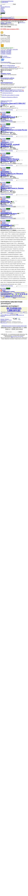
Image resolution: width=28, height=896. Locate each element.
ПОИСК (20, 331)
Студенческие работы (6, 62)
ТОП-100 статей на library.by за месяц (10, 95)
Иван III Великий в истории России (14, 130)
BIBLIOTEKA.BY (6, 89)
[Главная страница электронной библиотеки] (1, 5)
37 (21, 296)
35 (17, 296)
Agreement (23, 87)
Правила (9, 319)
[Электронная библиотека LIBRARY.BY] (7, 1)
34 (22, 294)
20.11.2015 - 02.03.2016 (12, 49)
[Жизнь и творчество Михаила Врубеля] (8, 171)
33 (20, 294)
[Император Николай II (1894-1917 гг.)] (8, 100)
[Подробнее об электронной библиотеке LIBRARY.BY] (19, 318)
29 (26, 294)
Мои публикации (5, 291)
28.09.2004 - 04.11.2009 (6, 50)
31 (16, 294)
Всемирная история (7, 17)
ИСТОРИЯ (11, 19)
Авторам (3, 7)
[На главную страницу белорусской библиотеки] (14, 325)
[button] (3, 114)
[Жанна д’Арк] (4, 200)
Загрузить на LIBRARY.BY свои (9, 67)
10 (12, 294)
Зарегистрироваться (7, 82)
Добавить (3, 13)
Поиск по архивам (6, 57)
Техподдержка (3, 320)
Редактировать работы (7, 78)
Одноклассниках (10, 312)
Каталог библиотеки (5, 6)
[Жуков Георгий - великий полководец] (8, 141)
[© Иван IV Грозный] (6, 115)
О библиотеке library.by (7, 92)
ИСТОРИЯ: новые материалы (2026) (10, 29)
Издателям (3, 319)
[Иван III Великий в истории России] (8, 127)
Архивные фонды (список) (7, 47)
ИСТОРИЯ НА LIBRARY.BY (14, 309)
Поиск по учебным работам (8, 65)
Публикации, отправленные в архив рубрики (14, 297)
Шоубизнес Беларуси (11, 315)
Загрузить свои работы (17, 336)
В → (8, 18)
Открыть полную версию (6, 109)
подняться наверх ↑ (5, 300)
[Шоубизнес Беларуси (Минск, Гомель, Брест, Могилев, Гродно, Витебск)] (3, 315)
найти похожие (22, 22)
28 (24, 294)
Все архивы (4, 56)
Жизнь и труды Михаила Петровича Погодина (10, 159)
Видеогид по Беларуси (16, 89)
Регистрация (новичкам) (6, 293)
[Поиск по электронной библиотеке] (1, 14)
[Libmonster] (14, 318)
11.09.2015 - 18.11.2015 (6, 52)
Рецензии (3, 11)
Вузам (2, 9)
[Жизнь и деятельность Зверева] (8, 185)
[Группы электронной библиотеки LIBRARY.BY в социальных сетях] (1, 15)
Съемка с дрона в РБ (19, 91)
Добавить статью (6, 73)
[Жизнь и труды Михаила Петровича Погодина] (8, 156)
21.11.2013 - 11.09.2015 (6, 53)
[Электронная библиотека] (4, 2)
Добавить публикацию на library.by (9, 97)
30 (7, 296)
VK (23, 312)
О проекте (3, 12)
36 (19, 296)
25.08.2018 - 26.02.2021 (6, 51)
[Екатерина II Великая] (6, 212)
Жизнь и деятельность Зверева (12, 188)
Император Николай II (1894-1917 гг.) (13, 104)
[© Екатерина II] (5, 223)
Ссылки (2, 10)
